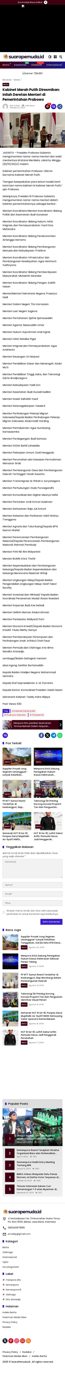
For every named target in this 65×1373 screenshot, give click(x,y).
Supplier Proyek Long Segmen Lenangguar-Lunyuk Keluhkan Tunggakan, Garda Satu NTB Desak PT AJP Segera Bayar (16, 772)
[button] (50, 57)
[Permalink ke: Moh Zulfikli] (6, 106)
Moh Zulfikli (15, 106)
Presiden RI (38, 714)
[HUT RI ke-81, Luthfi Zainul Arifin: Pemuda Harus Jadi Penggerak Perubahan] (48, 821)
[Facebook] (41, 735)
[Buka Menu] (55, 57)
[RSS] (28, 1340)
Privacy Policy (10, 1322)
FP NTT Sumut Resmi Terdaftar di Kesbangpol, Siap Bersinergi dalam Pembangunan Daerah (16, 804)
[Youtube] (22, 1340)
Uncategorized (11, 1267)
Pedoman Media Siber (15, 1317)
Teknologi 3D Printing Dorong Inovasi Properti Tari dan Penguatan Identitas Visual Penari (47, 804)
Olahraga (8, 1252)
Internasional (10, 1257)
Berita (5, 84)
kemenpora (12, 1284)
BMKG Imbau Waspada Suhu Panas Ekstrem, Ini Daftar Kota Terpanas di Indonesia (37, 1176)
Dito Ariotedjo (13, 1299)
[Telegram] (53, 735)
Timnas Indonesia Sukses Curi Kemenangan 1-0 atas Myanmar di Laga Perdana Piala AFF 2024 (36, 1188)
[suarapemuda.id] (24, 56)
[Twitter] (47, 735)
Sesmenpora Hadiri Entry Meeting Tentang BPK (36, 1164)
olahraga (11, 1294)
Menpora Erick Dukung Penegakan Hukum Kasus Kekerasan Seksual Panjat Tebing (46, 772)
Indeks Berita (9, 1312)
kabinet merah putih (25, 710)
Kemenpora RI (13, 1289)
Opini (5, 1262)
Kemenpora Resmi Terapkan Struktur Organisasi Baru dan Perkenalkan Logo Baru (38, 1152)
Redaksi (7, 1327)
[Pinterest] (10, 1340)
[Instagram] (16, 1340)
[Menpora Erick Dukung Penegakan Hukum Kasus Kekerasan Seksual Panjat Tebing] (48, 757)
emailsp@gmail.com (19, 1234)
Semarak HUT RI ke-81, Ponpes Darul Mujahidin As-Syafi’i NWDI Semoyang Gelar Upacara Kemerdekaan (16, 836)
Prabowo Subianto (16, 714)
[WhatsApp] (59, 735)
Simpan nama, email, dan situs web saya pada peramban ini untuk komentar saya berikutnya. (32, 912)
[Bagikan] (59, 106)
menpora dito (13, 1279)
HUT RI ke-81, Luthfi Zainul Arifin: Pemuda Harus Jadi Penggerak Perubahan (48, 836)
